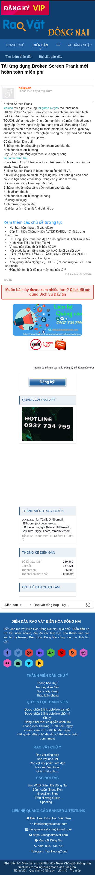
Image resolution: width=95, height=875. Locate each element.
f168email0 (63, 527)
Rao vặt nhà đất (47, 759)
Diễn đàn (40, 45)
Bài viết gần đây (50, 56)
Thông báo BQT (47, 683)
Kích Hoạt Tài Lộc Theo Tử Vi (29, 243)
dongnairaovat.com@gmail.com (51, 829)
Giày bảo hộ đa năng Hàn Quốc (30, 258)
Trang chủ (14, 45)
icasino (8, 108)
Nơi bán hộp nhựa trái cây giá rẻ (31, 227)
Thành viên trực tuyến (43, 511)
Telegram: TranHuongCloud (49, 851)
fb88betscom (30, 527)
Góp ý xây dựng (47, 691)
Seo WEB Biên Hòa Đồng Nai (47, 785)
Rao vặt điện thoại (47, 767)
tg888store (47, 527)
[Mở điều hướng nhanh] (88, 604)
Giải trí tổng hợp (47, 771)
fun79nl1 (41, 519)
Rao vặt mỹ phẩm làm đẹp (47, 763)
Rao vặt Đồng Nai (50, 840)
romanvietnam (61, 531)
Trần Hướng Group (47, 798)
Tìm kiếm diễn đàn (19, 56)
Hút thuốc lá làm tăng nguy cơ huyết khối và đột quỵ (44, 250)
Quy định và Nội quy (42, 870)
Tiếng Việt (20, 870)
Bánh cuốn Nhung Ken (47, 789)
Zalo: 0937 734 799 (50, 846)
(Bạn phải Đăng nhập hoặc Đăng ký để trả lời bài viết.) (63, 367)
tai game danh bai (15, 158)
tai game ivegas (48, 108)
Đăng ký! (47, 382)
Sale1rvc (27, 531)
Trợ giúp (75, 870)
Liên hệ (62, 870)
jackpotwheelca (45, 523)
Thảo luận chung (47, 695)
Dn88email (56, 519)
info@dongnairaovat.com (50, 824)
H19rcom (28, 523)
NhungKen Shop (47, 793)
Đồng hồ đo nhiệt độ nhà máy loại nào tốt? (37, 269)
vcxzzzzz (28, 519)
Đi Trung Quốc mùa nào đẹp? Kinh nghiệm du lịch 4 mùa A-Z (50, 239)
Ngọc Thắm (42, 531)
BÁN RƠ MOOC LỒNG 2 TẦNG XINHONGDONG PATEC (47, 254)
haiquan (24, 87)
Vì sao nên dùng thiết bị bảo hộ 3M (32, 246)
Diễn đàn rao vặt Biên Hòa (38, 863)
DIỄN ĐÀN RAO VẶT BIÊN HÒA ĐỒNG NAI (46, 621)
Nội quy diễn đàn (47, 687)
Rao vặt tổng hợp (47, 755)
